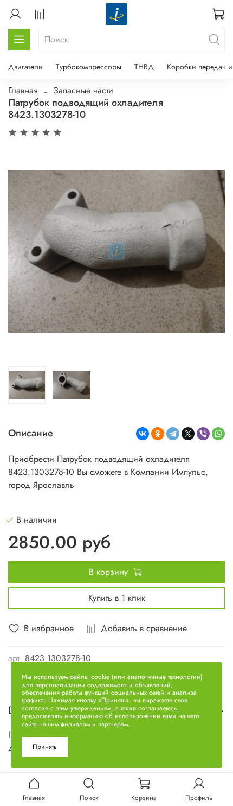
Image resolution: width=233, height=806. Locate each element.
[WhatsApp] (218, 433)
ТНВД (144, 66)
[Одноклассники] (157, 433)
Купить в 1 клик (116, 598)
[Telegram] (172, 433)
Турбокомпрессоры (88, 66)
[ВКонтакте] (142, 433)
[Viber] (203, 433)
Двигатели (25, 66)
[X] (188, 433)
